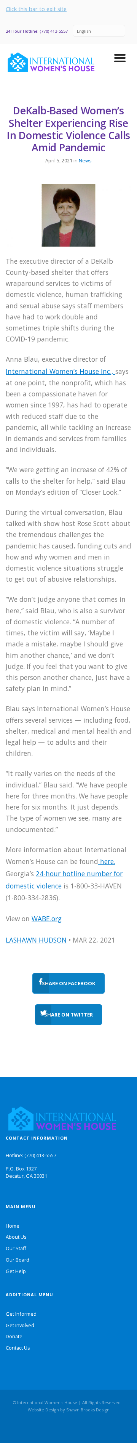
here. (106, 861)
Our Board (17, 1259)
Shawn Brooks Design (88, 1410)
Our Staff (16, 1248)
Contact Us (18, 1347)
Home (12, 1225)
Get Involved (20, 1325)
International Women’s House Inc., (60, 371)
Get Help (16, 1271)
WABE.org (47, 918)
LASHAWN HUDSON (36, 939)
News (85, 160)
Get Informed (21, 1313)
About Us (16, 1236)
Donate (14, 1336)
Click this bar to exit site (36, 9)
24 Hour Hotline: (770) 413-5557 (37, 31)
